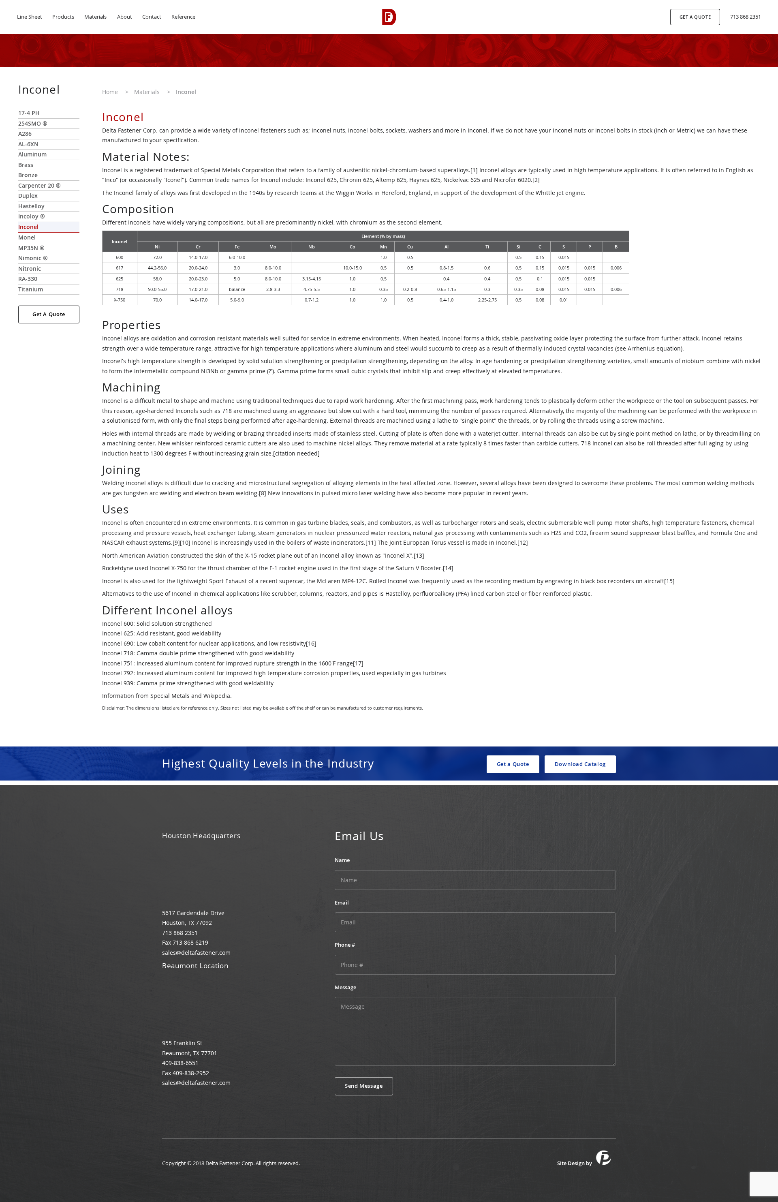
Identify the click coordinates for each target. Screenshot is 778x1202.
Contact (151, 16)
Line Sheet (29, 16)
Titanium (30, 289)
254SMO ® (32, 123)
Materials (95, 16)
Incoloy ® (31, 216)
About (124, 16)
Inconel (28, 227)
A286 (25, 133)
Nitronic (29, 268)
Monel (27, 237)
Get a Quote (513, 764)
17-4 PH (29, 113)
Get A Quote (48, 314)
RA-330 (27, 278)
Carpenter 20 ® (39, 185)
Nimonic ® (33, 258)
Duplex (28, 195)
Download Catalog (580, 764)
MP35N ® (31, 248)
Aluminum (32, 154)
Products (63, 16)
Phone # (345, 944)
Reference (183, 16)
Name (342, 860)
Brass (25, 165)
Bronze (28, 175)
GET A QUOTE (695, 17)
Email (342, 902)
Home (110, 92)
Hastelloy (31, 206)
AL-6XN (28, 144)
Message (345, 987)
